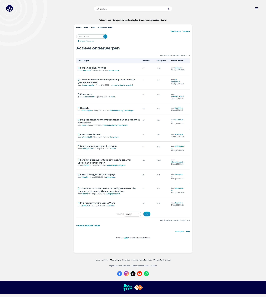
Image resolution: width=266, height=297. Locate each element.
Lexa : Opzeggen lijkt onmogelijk (97, 174)
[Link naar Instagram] (126, 273)
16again (178, 68)
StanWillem (179, 120)
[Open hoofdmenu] (256, 8)
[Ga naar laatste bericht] (182, 68)
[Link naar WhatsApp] (146, 273)
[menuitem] (179, 231)
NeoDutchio (179, 188)
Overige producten (113, 194)
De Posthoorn (174, 81)
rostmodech (89, 97)
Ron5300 (178, 108)
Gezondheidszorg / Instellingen (122, 111)
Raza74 (85, 194)
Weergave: (119, 214)
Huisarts (84, 108)
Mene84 (85, 177)
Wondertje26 (87, 111)
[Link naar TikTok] (133, 273)
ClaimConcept (176, 162)
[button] (168, 8)
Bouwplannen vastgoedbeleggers (98, 146)
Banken (111, 205)
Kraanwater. (86, 94)
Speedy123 (86, 205)
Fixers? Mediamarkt (91, 134)
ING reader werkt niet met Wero (97, 203)
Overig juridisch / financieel (122, 85)
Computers (114, 137)
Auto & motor (114, 70)
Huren (113, 97)
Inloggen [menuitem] (186, 31)
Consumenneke (88, 85)
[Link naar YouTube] (139, 273)
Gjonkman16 (86, 70)
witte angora (179, 146)
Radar (84, 125)
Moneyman (179, 175)
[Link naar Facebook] (119, 273)
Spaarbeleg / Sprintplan (116, 165)
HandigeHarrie (87, 149)
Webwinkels (110, 177)
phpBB (126, 238)
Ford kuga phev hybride (93, 68)
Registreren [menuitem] (176, 31)
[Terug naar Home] (9, 8)
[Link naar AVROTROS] (127, 287)
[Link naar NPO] (138, 287)
